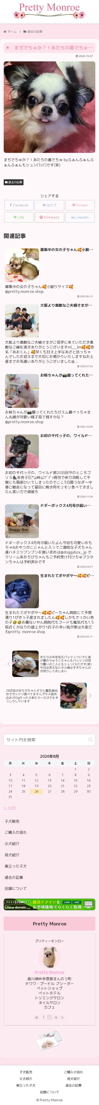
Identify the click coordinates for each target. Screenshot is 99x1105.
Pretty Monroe (49, 972)
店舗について (16, 888)
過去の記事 (15, 182)
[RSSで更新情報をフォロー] (62, 1017)
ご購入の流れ (16, 832)
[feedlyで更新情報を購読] (56, 1017)
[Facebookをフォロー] (43, 1017)
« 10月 (10, 807)
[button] (91, 739)
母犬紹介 (12, 854)
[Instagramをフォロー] (49, 1017)
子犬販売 (12, 821)
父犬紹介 (12, 843)
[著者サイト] (36, 1017)
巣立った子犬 (16, 866)
